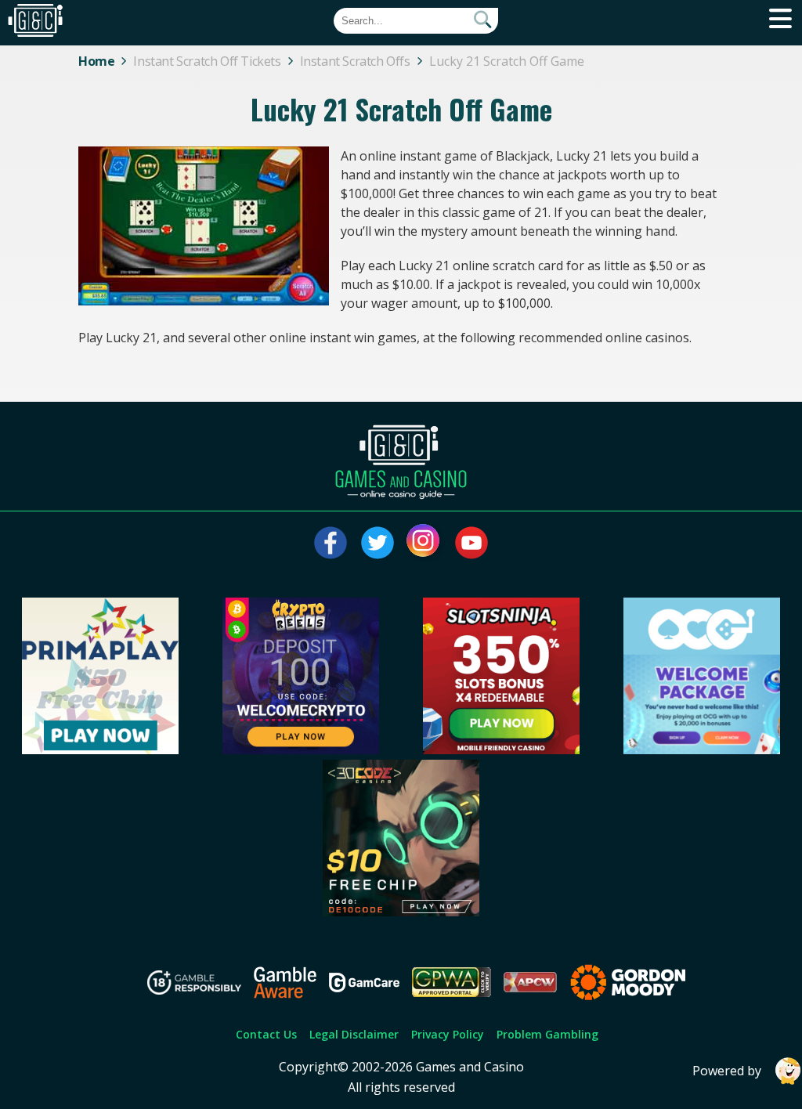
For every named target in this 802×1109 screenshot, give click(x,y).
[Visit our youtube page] (471, 542)
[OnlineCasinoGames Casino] (701, 749)
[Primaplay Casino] (100, 749)
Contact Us (266, 1034)
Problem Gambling (547, 1034)
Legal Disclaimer (354, 1034)
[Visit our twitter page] (377, 542)
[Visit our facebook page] (330, 542)
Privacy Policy (447, 1034)
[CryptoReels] (300, 749)
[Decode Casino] (401, 911)
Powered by (726, 1070)
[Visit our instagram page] (424, 542)
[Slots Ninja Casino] (501, 749)
